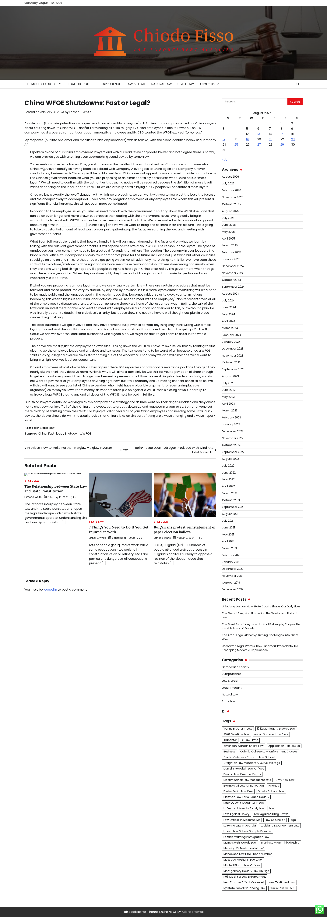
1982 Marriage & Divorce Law (276, 728)
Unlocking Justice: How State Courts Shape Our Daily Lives (261, 606)
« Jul (225, 159)
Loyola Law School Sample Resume (247, 831)
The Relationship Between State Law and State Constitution (55, 488)
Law (271, 808)
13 (258, 134)
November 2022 (232, 438)
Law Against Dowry (236, 814)
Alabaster (230, 740)
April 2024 (228, 321)
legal (59, 433)
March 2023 (229, 410)
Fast (51, 433)
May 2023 (228, 397)
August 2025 (230, 211)
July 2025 (228, 218)
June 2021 (228, 527)
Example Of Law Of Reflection (243, 785)
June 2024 (229, 307)
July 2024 (228, 300)
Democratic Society (44, 84)
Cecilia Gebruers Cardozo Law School (249, 757)
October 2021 (231, 500)
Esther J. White (80, 112)
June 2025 (229, 225)
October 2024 (231, 280)
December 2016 (232, 589)
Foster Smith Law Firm (238, 791)
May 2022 (228, 479)
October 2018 (231, 583)
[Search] (298, 84)
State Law (186, 84)
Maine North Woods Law (239, 842)
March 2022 (229, 493)
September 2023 (233, 369)
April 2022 (228, 486)
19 (247, 139)
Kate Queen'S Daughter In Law (243, 803)
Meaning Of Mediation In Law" (243, 848)
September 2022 (233, 452)
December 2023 (232, 348)
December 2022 (232, 431)
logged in (50, 589)
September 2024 (233, 287)
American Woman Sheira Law (243, 746)
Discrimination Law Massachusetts (247, 780)
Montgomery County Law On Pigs (246, 871)
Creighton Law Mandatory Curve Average (251, 763)
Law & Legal (136, 84)
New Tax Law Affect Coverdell (243, 882)
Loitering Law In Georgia (239, 825)
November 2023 (232, 355)
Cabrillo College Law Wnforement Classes (268, 751)
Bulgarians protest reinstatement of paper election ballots (185, 529)
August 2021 (230, 514)
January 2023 (231, 424)
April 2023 (228, 404)
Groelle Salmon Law (271, 791)
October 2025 (231, 204)
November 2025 (232, 197)
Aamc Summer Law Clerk (271, 734)
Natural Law (161, 84)
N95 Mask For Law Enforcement (244, 877)
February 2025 (231, 252)
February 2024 (231, 335)
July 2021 (228, 521)
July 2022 (228, 465)
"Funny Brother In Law (237, 728)
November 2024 (233, 273)
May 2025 (228, 232)
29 (282, 144)
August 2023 (230, 376)
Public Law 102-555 (282, 888)
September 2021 (233, 507)
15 (281, 134)
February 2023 (231, 417)
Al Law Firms (250, 740)
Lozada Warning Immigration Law (246, 837)
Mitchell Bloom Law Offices (241, 865)
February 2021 (231, 555)
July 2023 (228, 383)
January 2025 (231, 259)
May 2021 (228, 534)
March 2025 (230, 245)
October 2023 (231, 362)
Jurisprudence (109, 84)
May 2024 (228, 314)
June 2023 (229, 390)
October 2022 (231, 445)
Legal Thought (78, 84)
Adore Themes (193, 912)
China (42, 433)
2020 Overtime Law (236, 734)
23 (293, 139)
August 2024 (230, 294)
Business (229, 751)
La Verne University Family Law (243, 808)
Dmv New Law (285, 780)
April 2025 (228, 238)
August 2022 (230, 459)
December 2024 (233, 266)
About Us (207, 84)
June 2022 (229, 472)
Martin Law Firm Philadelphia (280, 842)
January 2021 (230, 562)
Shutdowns (73, 433)
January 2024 (231, 342)
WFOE (87, 433)
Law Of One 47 (275, 820)
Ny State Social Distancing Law (244, 888)
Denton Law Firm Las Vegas (242, 774)
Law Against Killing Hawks (271, 814)
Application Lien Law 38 (284, 746)
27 (259, 144)
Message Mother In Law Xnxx (242, 860)
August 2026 (230, 177)
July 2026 (228, 183)
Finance (274, 785)
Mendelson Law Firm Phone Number (247, 854)
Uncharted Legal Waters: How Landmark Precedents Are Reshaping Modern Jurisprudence (260, 648)
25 (236, 144)
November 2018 (232, 576)
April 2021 (228, 541)
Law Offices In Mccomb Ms (241, 820)
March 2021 (229, 548)
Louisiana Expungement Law (280, 825)
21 (270, 139)
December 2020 (233, 569)
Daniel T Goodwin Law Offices (243, 768)
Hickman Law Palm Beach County (246, 797)
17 (224, 139)
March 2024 (230, 328)
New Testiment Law (282, 882)
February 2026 (231, 190)
